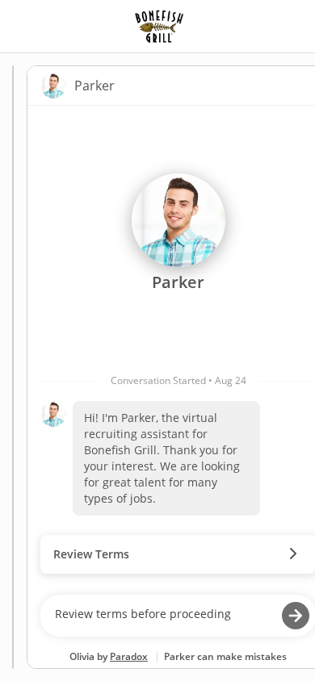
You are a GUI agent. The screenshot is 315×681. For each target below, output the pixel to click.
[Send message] (295, 615)
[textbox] (163, 615)
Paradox (129, 656)
